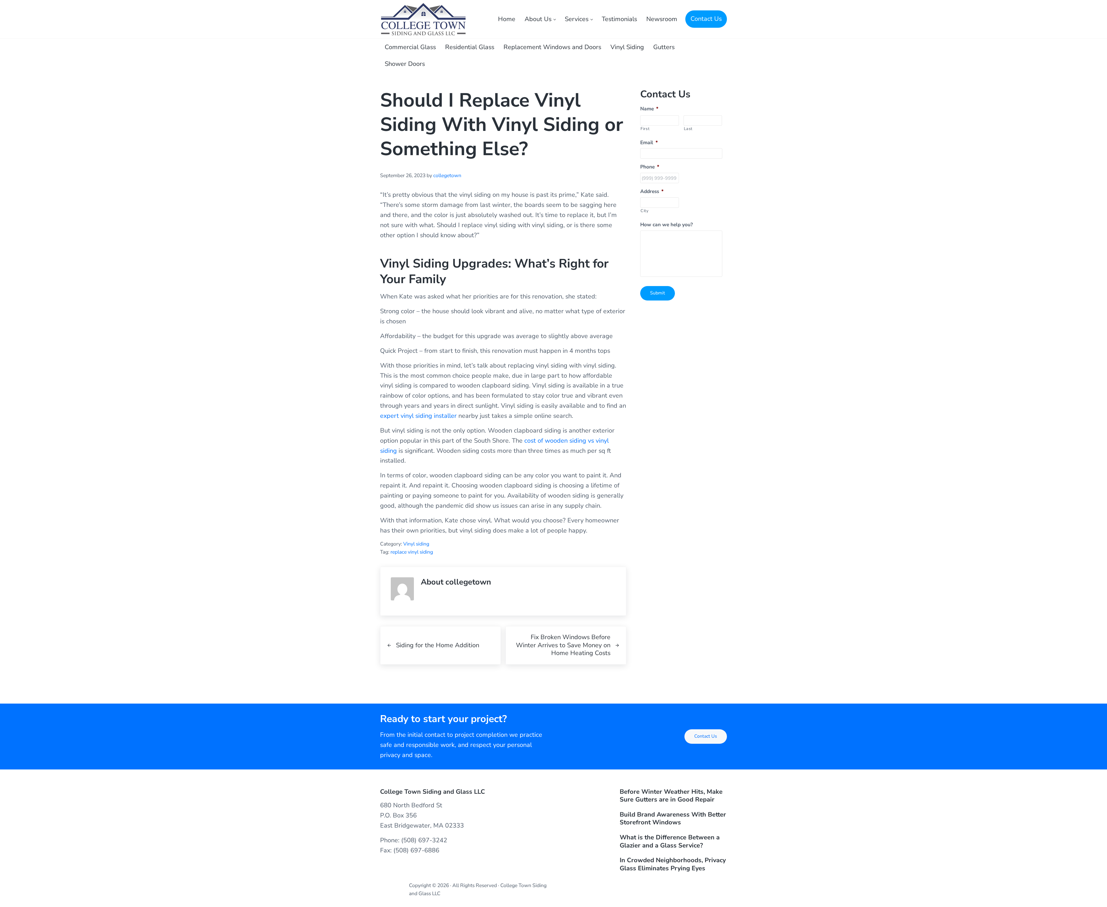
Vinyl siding (416, 543)
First (644, 128)
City (644, 211)
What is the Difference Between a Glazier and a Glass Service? (670, 841)
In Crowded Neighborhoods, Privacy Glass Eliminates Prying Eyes (673, 864)
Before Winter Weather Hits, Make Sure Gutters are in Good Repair (671, 796)
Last (688, 128)
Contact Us (705, 736)
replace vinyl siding (411, 551)
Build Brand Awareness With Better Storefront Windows (673, 819)
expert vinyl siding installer (418, 415)
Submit (657, 293)
